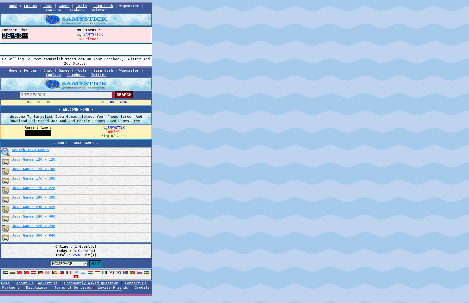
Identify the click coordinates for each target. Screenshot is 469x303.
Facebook (76, 10)
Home (13, 6)
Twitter (98, 10)
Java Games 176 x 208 (33, 178)
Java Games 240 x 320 (33, 207)
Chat (47, 6)
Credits (142, 287)
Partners (11, 287)
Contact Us (136, 283)
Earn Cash (103, 6)
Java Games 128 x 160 (33, 169)
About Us (25, 283)
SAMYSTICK (92, 34)
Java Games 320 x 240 (33, 226)
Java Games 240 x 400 (33, 216)
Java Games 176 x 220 (33, 188)
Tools (81, 6)
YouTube (53, 10)
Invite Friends (113, 287)
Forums (30, 6)
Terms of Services (72, 287)
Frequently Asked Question (91, 283)
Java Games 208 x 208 (33, 197)
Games (64, 6)
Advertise (48, 283)
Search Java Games (30, 150)
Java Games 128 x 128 (33, 159)
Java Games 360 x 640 (33, 235)
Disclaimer (37, 287)
